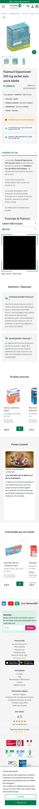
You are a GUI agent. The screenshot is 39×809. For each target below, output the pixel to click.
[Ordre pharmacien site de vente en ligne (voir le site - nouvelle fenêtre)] (10, 753)
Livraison (19, 674)
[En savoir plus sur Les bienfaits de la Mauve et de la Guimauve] (19, 459)
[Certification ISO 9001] (15, 743)
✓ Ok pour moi (20, 803)
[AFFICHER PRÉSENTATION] (35, 153)
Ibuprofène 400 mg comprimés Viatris (11, 564)
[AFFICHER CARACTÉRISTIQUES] (35, 224)
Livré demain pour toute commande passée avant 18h (20, 128)
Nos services (19, 650)
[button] (3, 6)
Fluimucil (9, 86)
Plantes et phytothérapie (14, 469)
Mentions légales (19, 694)
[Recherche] (28, 6)
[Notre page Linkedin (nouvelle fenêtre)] (4, 603)
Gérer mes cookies (20, 706)
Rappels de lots (19, 685)
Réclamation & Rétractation (19, 679)
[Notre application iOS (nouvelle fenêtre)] (12, 662)
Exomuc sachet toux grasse (11, 409)
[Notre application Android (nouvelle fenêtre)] (26, 662)
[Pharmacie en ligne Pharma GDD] (15, 6)
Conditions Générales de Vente (19, 700)
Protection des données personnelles (19, 697)
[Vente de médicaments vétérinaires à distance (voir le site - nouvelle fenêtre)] (20, 753)
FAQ (19, 677)
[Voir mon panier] (37, 6)
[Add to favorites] (22, 386)
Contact (20, 682)
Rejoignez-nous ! (19, 658)
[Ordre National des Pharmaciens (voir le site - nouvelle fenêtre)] (30, 753)
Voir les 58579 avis (19, 724)
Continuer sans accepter (10, 771)
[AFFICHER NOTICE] (35, 229)
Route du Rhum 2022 (19, 655)
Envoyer (30, 628)
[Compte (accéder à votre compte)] (32, 6)
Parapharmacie (19, 652)
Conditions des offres (19, 703)
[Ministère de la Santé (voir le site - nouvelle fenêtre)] (29, 743)
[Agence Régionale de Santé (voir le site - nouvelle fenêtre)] (12, 763)
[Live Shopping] (17, 603)
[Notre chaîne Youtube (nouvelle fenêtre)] (10, 603)
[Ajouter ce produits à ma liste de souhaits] (4, 17)
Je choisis (20, 797)
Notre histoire (19, 647)
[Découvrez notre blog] (29, 603)
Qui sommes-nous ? (19, 644)
